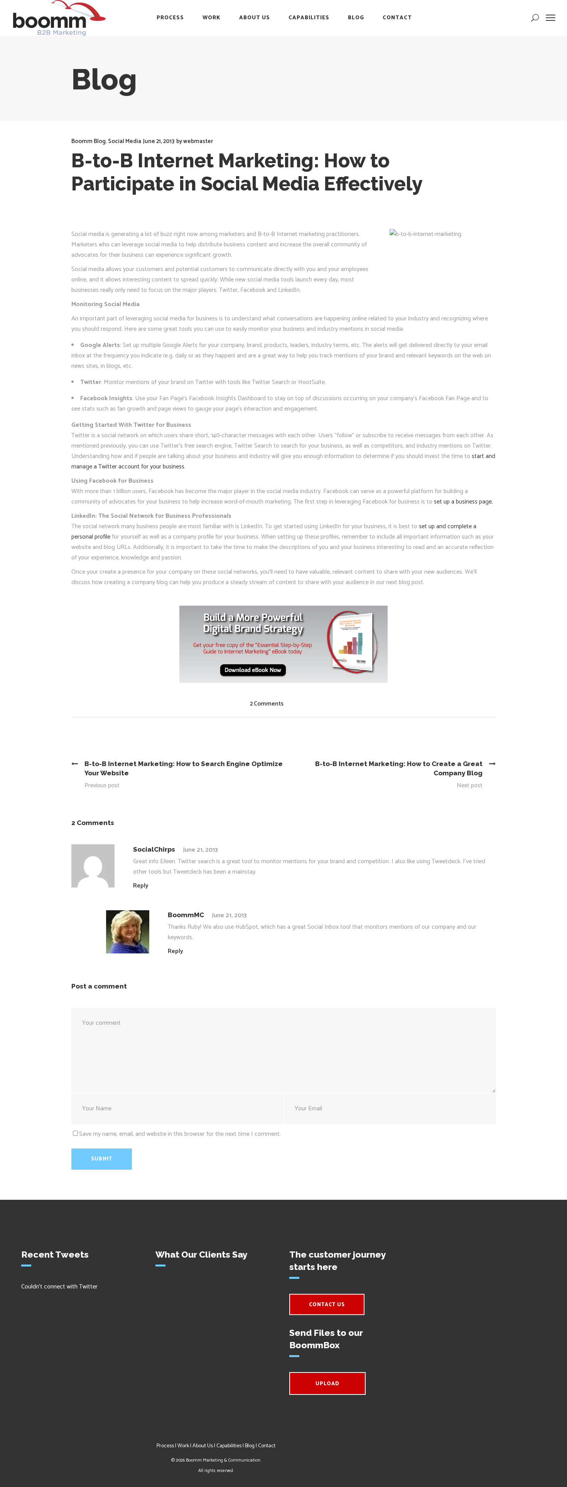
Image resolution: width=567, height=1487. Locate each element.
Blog (250, 1446)
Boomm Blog (88, 141)
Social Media (124, 141)
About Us (202, 1446)
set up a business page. (463, 502)
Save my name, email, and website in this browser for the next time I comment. (180, 1134)
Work (183, 1446)
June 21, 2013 (158, 141)
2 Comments (267, 704)
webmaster (198, 141)
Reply (140, 886)
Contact (266, 1446)
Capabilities (228, 1446)
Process (165, 1446)
